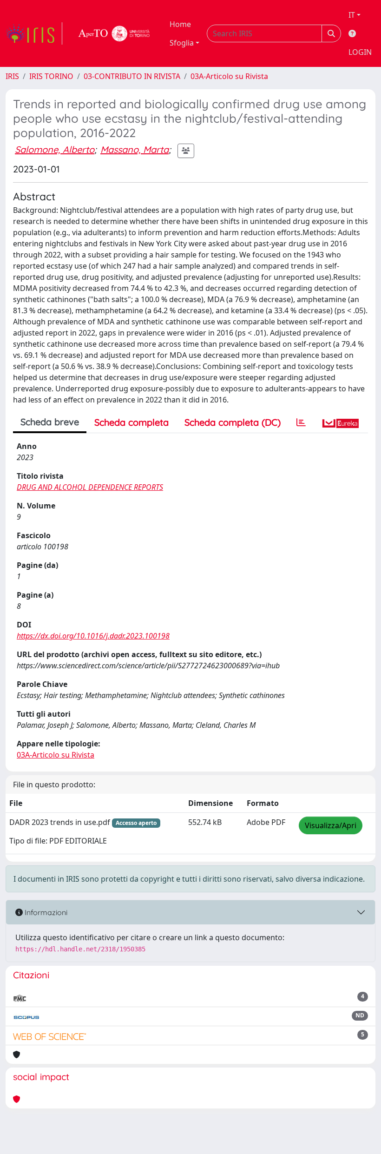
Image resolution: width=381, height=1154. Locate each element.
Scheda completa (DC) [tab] (232, 422)
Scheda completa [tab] (131, 422)
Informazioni (45, 912)
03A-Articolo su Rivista (229, 76)
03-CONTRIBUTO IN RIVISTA (132, 76)
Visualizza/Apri (330, 825)
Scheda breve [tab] (49, 422)
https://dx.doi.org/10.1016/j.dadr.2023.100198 (93, 636)
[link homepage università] (114, 33)
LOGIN (360, 52)
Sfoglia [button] (182, 43)
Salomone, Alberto (54, 149)
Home (180, 24)
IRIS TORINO (51, 76)
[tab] (301, 422)
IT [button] (351, 15)
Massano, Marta (134, 149)
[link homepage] (34, 33)
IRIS (12, 76)
